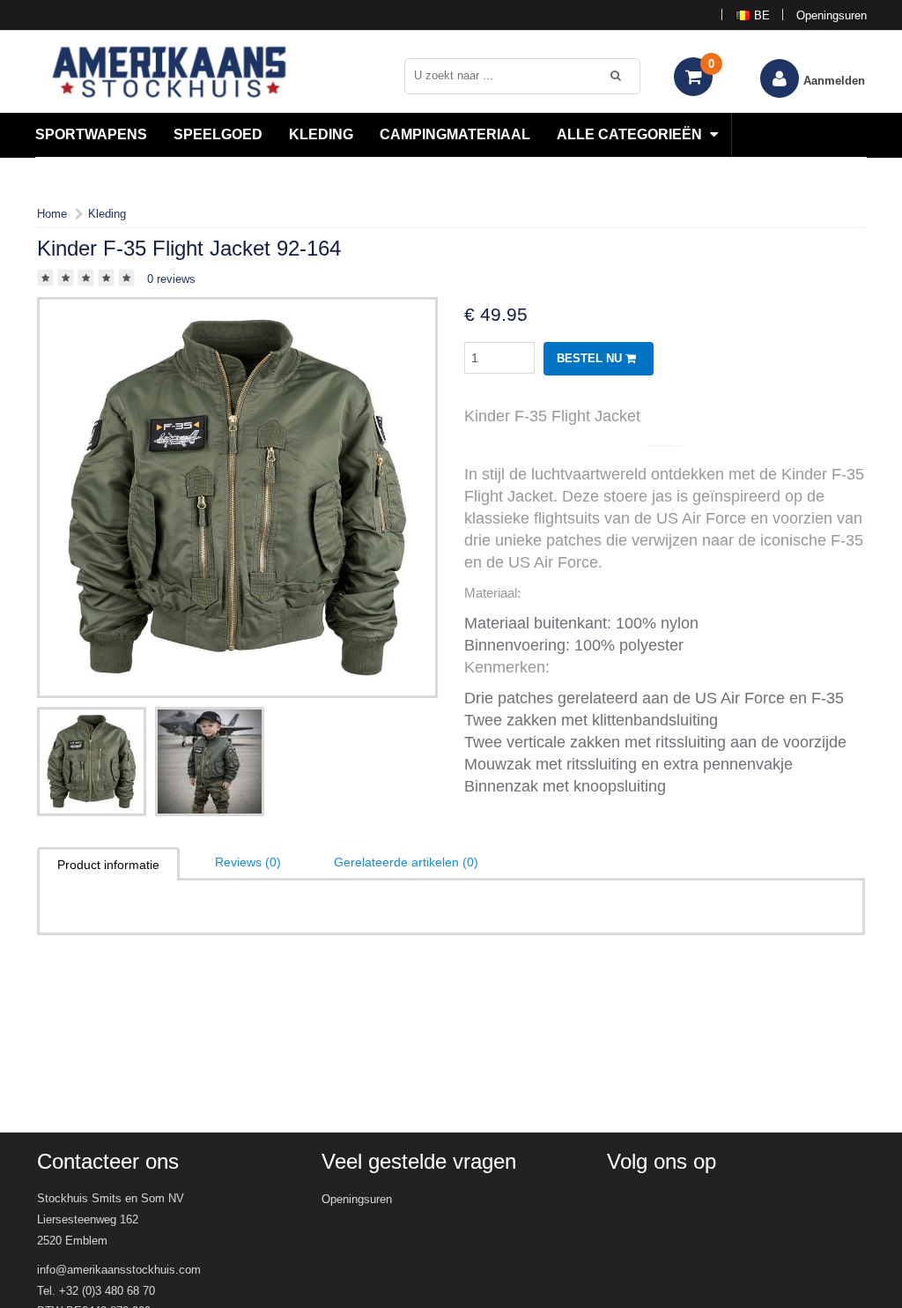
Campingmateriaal (455, 134)
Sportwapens (91, 134)
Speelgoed (218, 134)
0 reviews (171, 279)
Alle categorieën (631, 134)
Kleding (321, 134)
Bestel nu (591, 358)
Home (52, 213)
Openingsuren (831, 15)
